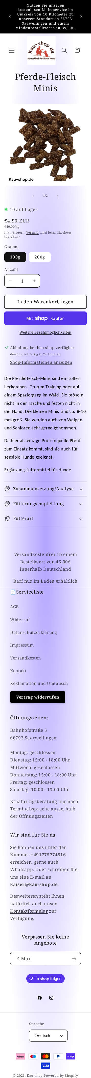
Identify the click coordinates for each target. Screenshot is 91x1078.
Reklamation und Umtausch (39, 683)
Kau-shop (35, 1075)
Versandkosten (25, 658)
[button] (11, 50)
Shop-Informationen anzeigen (41, 362)
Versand (32, 232)
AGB (14, 607)
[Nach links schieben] (33, 195)
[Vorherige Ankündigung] (9, 16)
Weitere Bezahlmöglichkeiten (45, 332)
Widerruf (20, 619)
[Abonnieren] (74, 958)
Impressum (22, 645)
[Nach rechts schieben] (57, 195)
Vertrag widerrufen (37, 697)
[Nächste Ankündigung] (81, 16)
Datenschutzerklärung (33, 632)
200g (40, 257)
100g (15, 257)
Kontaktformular (29, 911)
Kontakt (18, 670)
